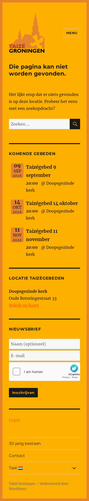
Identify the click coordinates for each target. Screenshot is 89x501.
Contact (17, 455)
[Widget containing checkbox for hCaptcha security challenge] (44, 371)
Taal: (13, 467)
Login (14, 420)
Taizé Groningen (22, 484)
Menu (71, 33)
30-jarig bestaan (25, 443)
